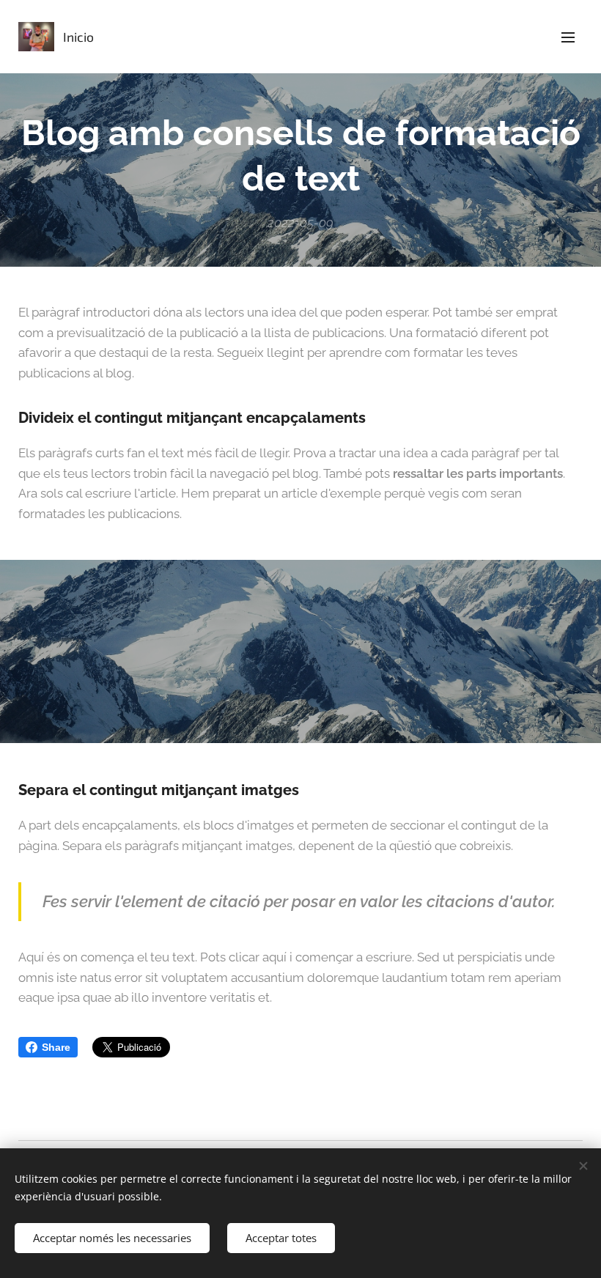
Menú (568, 36)
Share (56, 1047)
